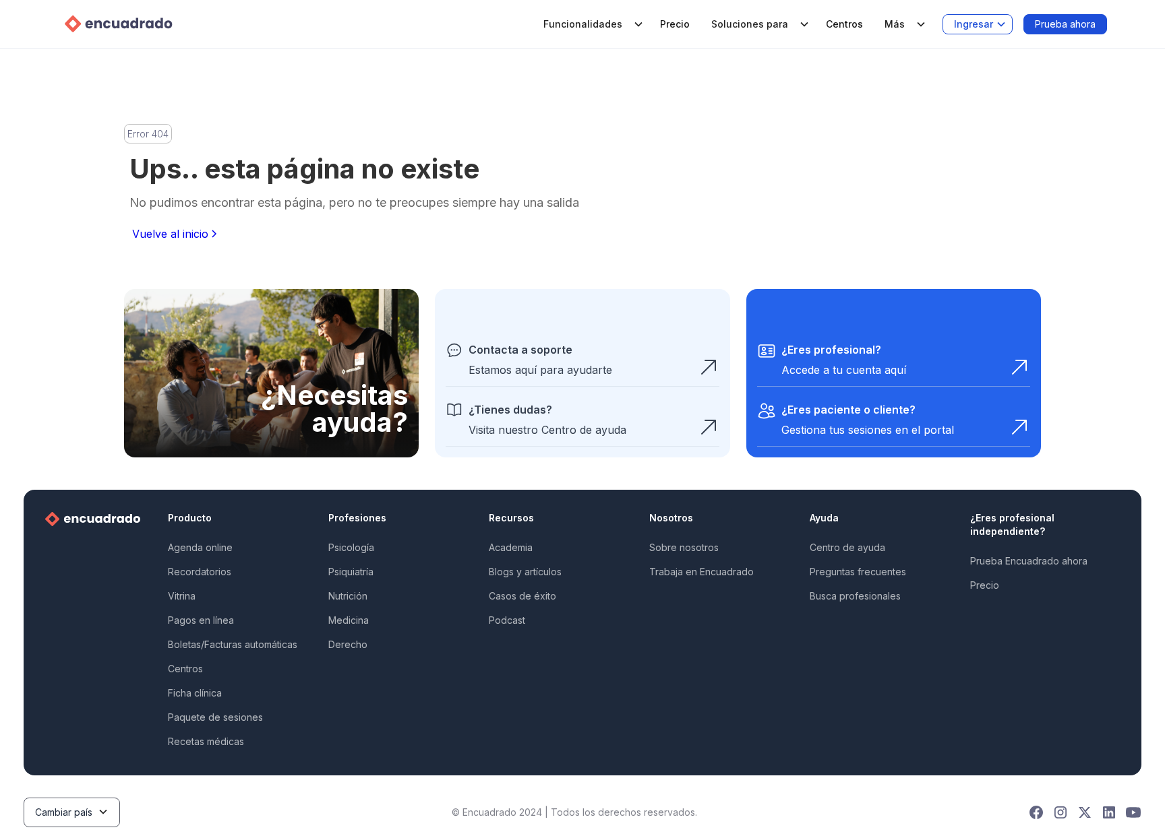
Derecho (347, 644)
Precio (675, 24)
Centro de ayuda (847, 547)
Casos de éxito (522, 596)
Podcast (507, 620)
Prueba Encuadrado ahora (1028, 561)
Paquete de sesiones (215, 717)
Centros (844, 24)
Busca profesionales (855, 596)
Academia (511, 547)
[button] (591, 24)
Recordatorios (199, 571)
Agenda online (200, 547)
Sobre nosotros (684, 547)
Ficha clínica (195, 693)
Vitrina (182, 596)
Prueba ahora (1065, 24)
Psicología (351, 547)
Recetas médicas (206, 741)
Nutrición (347, 596)
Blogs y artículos (525, 571)
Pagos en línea (201, 620)
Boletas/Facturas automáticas (232, 644)
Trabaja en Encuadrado (701, 571)
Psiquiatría (351, 571)
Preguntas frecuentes (858, 571)
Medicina (348, 620)
